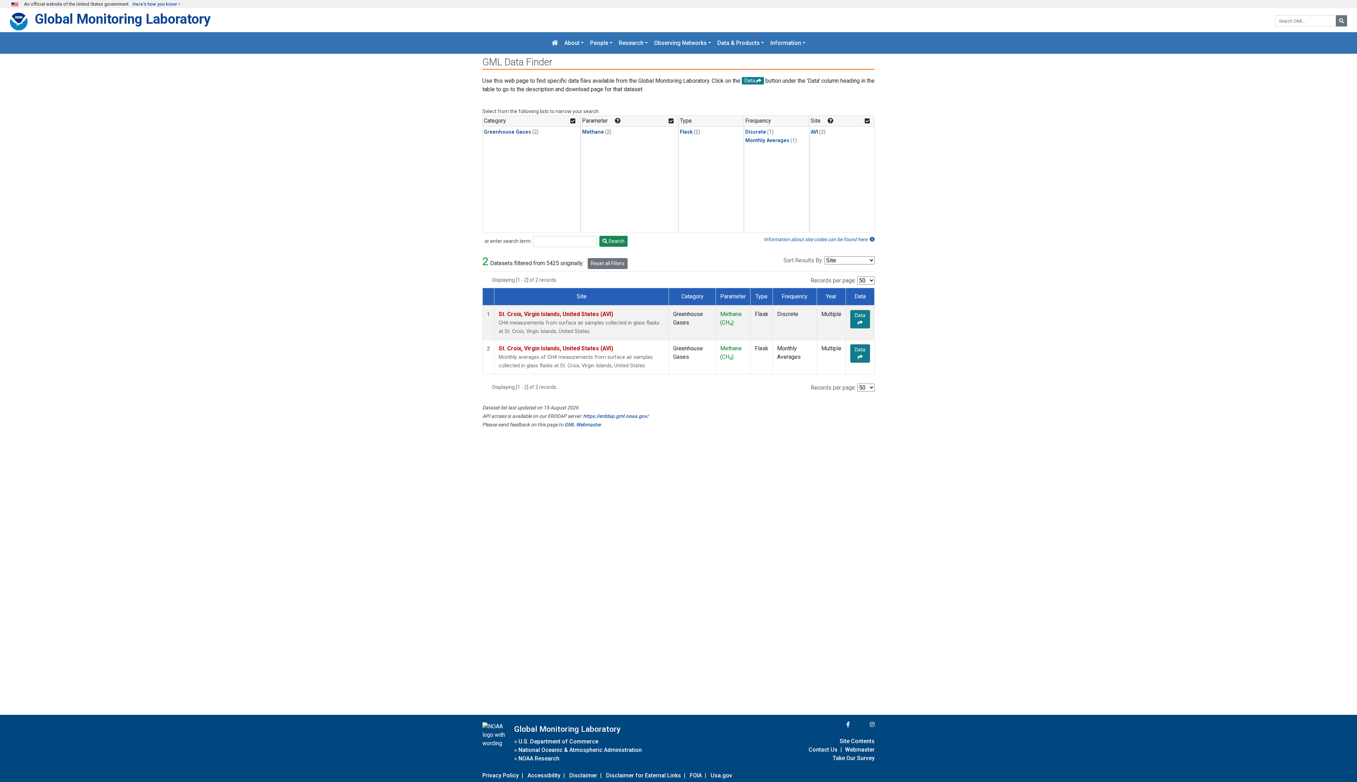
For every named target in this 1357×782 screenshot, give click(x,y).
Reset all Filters (607, 263)
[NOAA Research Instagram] (863, 724)
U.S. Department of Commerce (558, 741)
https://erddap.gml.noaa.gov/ (615, 416)
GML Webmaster (582, 424)
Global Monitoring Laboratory (123, 19)
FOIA (696, 775)
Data (860, 315)
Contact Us (823, 749)
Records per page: (833, 280)
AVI (814, 132)
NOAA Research (538, 758)
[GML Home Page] (555, 43)
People (599, 43)
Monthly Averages (767, 141)
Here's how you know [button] (155, 4)
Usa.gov (721, 775)
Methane (593, 132)
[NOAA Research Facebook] (838, 724)
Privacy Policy (500, 775)
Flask (686, 132)
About (572, 43)
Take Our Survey (854, 758)
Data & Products (738, 43)
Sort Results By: (803, 260)
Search (615, 241)
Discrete (755, 132)
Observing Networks (680, 43)
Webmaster (860, 749)
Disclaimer (583, 775)
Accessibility (544, 775)
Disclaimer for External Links (643, 775)
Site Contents (857, 741)
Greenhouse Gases (507, 132)
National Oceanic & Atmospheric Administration (580, 750)
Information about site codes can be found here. (817, 239)
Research (631, 43)
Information (785, 43)
